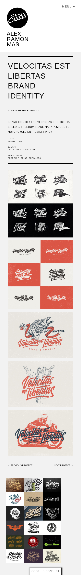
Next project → (63, 465)
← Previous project (20, 465)
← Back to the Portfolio (24, 110)
